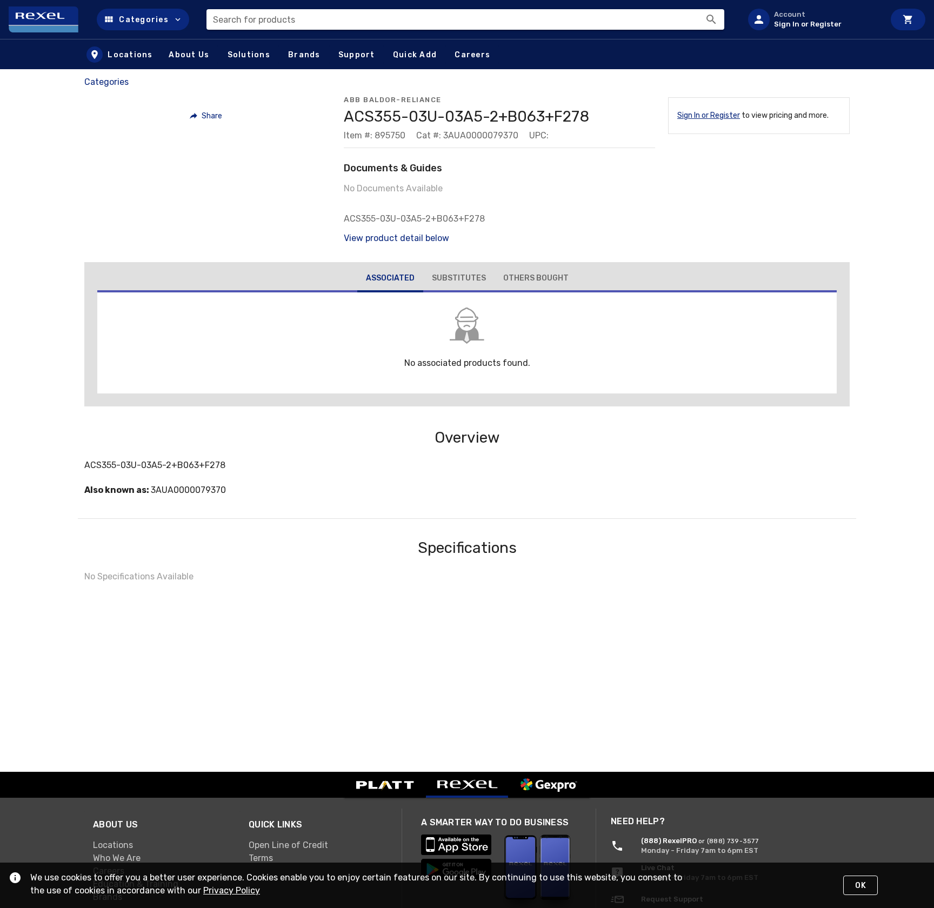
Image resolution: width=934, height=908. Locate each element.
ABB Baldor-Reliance (393, 100)
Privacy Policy (231, 890)
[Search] (711, 19)
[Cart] (908, 19)
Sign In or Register (708, 115)
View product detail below (396, 238)
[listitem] (812, 19)
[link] (162, 845)
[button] (143, 19)
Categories (106, 82)
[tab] (390, 279)
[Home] (48, 19)
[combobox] (465, 19)
